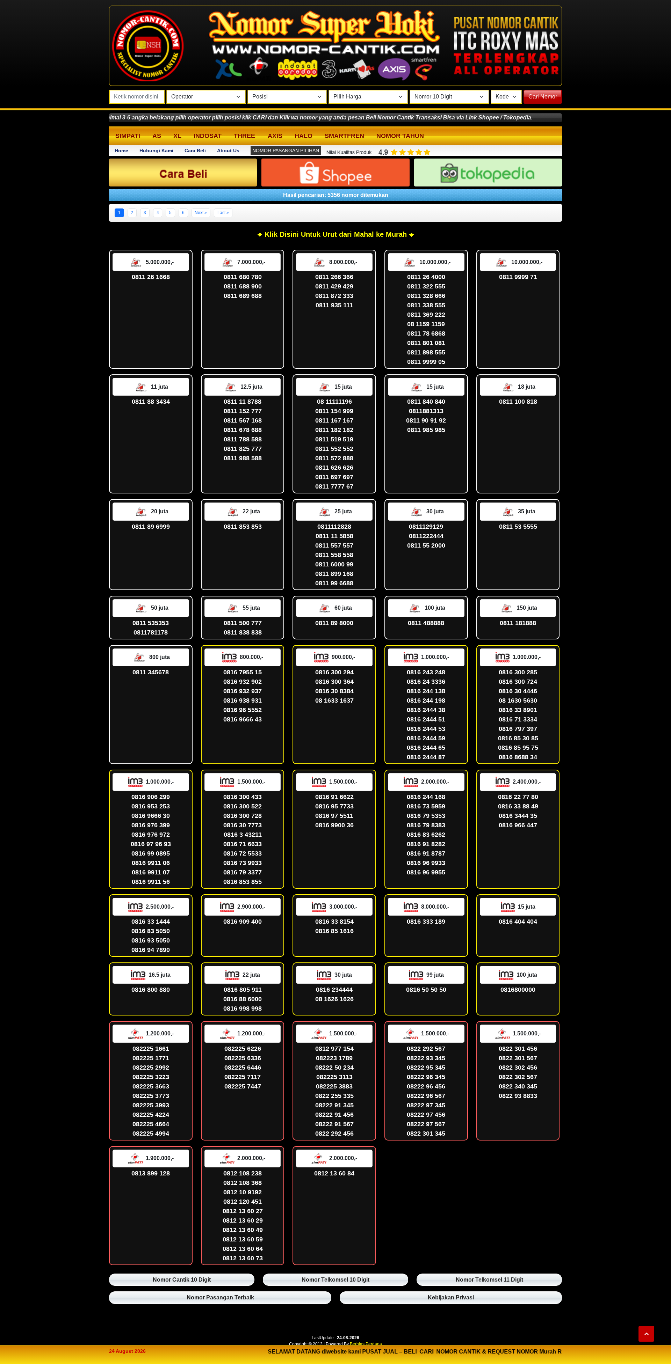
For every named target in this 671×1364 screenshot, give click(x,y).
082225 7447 (242, 1086)
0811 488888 (426, 622)
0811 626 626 (334, 467)
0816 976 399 (150, 825)
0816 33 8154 (334, 921)
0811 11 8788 (242, 401)
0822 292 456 (334, 1133)
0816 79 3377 (242, 872)
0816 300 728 (242, 815)
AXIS (275, 135)
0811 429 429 (334, 286)
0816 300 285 (518, 672)
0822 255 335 (334, 1095)
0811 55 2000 (426, 545)
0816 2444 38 (426, 709)
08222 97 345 (426, 1105)
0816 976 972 (150, 834)
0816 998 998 (242, 1008)
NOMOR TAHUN (400, 135)
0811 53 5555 (518, 526)
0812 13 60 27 (243, 1211)
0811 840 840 (426, 401)
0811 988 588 (243, 458)
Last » (223, 212)
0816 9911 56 (151, 881)
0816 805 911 (243, 989)
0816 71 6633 (242, 844)
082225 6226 (242, 1048)
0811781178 (151, 632)
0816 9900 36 (334, 825)
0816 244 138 (426, 691)
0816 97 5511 (334, 815)
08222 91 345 (334, 1105)
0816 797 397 (518, 728)
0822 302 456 (518, 1067)
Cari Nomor (542, 97)
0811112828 (334, 526)
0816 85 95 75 (518, 747)
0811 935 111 (334, 305)
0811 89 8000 (334, 622)
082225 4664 (150, 1124)
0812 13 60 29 (243, 1220)
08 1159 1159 (426, 324)
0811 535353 (150, 622)
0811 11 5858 (334, 536)
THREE (244, 135)
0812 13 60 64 (243, 1248)
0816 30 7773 (242, 825)
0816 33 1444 (150, 921)
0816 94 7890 (150, 949)
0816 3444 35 (518, 815)
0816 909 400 (242, 921)
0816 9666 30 (150, 815)
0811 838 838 (243, 632)
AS (156, 135)
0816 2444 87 (426, 757)
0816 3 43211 (243, 834)
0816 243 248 (426, 672)
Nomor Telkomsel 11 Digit (489, 1280)
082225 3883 (334, 1086)
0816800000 (517, 989)
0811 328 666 (426, 295)
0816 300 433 (242, 796)
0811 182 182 (334, 429)
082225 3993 (150, 1105)
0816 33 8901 (518, 709)
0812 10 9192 (242, 1192)
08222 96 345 (426, 1076)
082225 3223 (150, 1076)
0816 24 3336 (426, 681)
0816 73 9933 (242, 862)
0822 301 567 (518, 1058)
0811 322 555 (426, 286)
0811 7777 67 (334, 486)
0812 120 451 (242, 1201)
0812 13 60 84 (334, 1173)
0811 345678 (150, 672)
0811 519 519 (334, 439)
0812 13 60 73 (243, 1258)
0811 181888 (518, 622)
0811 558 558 (334, 554)
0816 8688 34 (518, 757)
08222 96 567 (426, 1095)
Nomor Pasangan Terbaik (220, 1297)
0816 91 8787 (426, 853)
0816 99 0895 (150, 853)
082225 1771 (150, 1058)
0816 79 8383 (426, 825)
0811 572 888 (334, 458)
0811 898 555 (426, 352)
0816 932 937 (242, 691)
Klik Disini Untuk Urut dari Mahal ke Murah (334, 234)
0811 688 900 (243, 286)
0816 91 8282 (426, 844)
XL (177, 135)
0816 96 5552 (242, 709)
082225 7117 (242, 1076)
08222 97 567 (426, 1124)
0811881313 (426, 411)
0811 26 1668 (151, 276)
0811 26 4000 (426, 276)
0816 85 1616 (334, 930)
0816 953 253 (150, 806)
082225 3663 (150, 1086)
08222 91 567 (334, 1124)
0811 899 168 (334, 573)
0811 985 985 (426, 429)
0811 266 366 (334, 276)
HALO (303, 135)
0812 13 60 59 (243, 1239)
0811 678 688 (243, 429)
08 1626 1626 (334, 999)
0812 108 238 (242, 1173)
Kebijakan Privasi (451, 1297)
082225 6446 (242, 1067)
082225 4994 (150, 1133)
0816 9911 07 (151, 872)
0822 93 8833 (518, 1095)
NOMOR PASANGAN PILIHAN (285, 150)
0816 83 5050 (150, 930)
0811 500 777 (243, 622)
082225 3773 (150, 1095)
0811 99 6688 (334, 583)
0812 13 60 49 (243, 1229)
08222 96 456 (426, 1086)
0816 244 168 (426, 796)
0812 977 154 (334, 1048)
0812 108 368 (242, 1182)
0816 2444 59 (426, 738)
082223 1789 (334, 1058)
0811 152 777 (243, 411)
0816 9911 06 (151, 862)
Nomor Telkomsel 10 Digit (335, 1280)
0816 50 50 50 (426, 989)
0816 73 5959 (426, 806)
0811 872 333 (334, 295)
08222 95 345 (426, 1067)
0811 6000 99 (334, 564)
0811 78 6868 (426, 333)
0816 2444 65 (426, 747)
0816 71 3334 (518, 719)
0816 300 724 (518, 681)
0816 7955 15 (242, 672)
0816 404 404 (518, 921)
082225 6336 (242, 1058)
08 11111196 (334, 401)
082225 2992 (150, 1067)
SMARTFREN (344, 135)
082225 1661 (150, 1048)
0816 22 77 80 (518, 796)
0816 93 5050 (150, 940)
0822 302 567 (518, 1076)
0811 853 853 (243, 526)
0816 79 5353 (426, 815)
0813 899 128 (150, 1173)
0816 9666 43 (242, 719)
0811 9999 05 (426, 361)
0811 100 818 (518, 401)
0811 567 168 (243, 420)
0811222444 (426, 536)
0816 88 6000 (242, 999)
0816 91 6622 (334, 796)
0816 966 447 (518, 825)
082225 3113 (334, 1076)
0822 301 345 (426, 1133)
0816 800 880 (150, 989)
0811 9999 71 (518, 276)
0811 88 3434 (151, 401)
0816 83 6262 (426, 834)
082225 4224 (150, 1114)
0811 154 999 (334, 411)
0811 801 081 (426, 342)
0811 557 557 (334, 545)
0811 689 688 (243, 295)
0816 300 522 (242, 806)
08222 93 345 (426, 1058)
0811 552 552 (334, 448)
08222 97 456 (426, 1114)
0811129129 (426, 526)
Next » (201, 212)
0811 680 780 (243, 276)
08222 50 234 (334, 1067)
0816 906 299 (150, 796)
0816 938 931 (242, 700)
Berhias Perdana (366, 1344)
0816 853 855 (242, 881)
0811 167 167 (334, 420)
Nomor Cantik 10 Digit (182, 1280)
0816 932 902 (242, 681)
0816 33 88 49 (518, 806)
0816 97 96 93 (151, 844)
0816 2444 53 (426, 728)
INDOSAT (208, 135)
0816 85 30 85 (518, 738)
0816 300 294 (334, 672)
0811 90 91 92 (426, 420)
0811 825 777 (243, 448)
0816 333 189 (426, 921)
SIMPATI (127, 135)
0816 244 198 (426, 700)
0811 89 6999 (151, 526)
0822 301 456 (518, 1048)
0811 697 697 (334, 477)
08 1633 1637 (334, 700)
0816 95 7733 (334, 806)
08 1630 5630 (518, 700)
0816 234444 (334, 989)
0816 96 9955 (426, 872)
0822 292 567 (426, 1048)
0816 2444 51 (426, 719)
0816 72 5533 (242, 853)
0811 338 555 (426, 305)
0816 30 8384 (334, 691)
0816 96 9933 (426, 862)
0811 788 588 (243, 439)
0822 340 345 (518, 1086)
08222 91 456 (334, 1114)
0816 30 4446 (518, 691)
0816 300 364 (334, 681)
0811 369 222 (426, 314)
